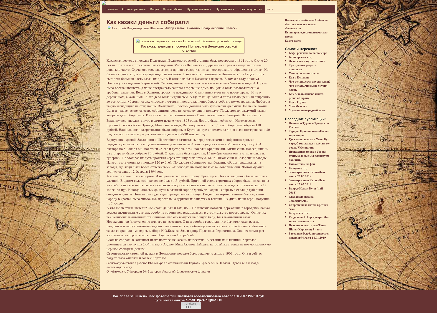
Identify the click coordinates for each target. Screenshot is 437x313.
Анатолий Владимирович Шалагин (186, 271)
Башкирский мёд (300, 57)
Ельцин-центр (298, 168)
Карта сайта (293, 40)
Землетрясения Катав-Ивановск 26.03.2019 (307, 174)
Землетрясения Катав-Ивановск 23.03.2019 (307, 182)
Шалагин (225, 263)
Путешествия (225, 9)
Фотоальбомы (172, 9)
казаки (183, 263)
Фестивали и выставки (300, 24)
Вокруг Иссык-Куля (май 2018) (306, 190)
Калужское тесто (300, 213)
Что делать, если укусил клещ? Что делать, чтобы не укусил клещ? (309, 85)
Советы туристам (250, 9)
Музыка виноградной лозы (307, 110)
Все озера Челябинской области (306, 20)
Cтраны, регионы (133, 9)
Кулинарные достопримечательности (306, 34)
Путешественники (199, 9)
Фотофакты (293, 28)
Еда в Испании (299, 77)
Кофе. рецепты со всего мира (308, 52)
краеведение (210, 263)
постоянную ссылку (119, 267)
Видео (154, 9)
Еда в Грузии (297, 102)
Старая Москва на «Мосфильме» (301, 198)
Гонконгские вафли (302, 164)
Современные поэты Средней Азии (308, 206)
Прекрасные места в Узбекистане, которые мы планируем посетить (309, 155)
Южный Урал (156, 263)
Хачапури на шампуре (304, 73)
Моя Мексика (298, 106)
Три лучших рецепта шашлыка (302, 67)
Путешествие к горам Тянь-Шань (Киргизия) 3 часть (307, 227)
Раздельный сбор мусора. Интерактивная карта (308, 219)
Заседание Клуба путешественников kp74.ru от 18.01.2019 (309, 235)
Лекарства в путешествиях (307, 61)
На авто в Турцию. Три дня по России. (309, 125)
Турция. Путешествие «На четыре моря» (308, 133)
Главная (112, 9)
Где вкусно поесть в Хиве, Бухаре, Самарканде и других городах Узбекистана (309, 143)
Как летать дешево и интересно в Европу (306, 95)
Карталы (195, 263)
